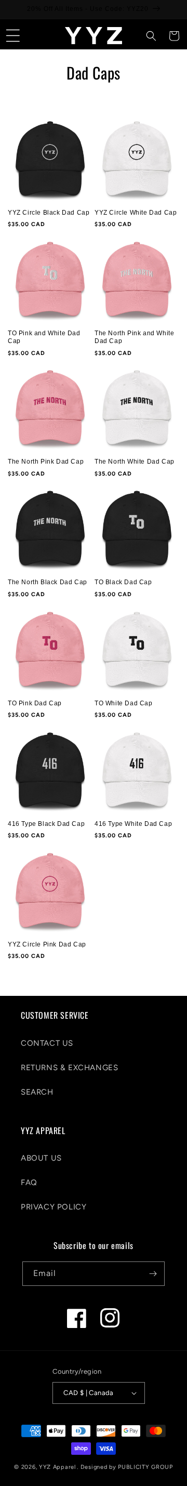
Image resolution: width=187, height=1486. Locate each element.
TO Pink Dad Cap (35, 703)
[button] (13, 35)
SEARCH (37, 1092)
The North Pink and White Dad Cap (134, 337)
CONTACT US (47, 1043)
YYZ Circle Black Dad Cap (48, 212)
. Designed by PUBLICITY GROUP (124, 1467)
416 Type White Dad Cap (133, 823)
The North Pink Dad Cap (46, 461)
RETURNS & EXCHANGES (69, 1067)
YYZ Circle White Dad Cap (136, 212)
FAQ (29, 1182)
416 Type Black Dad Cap (46, 823)
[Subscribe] (152, 1273)
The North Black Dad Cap (47, 582)
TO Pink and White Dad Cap (44, 337)
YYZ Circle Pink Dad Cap (47, 944)
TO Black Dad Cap (123, 582)
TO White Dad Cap (124, 703)
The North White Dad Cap (135, 461)
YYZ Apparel (57, 1467)
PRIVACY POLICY (53, 1207)
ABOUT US (41, 1158)
